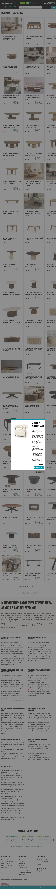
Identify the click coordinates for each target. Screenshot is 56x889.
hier (41, 460)
